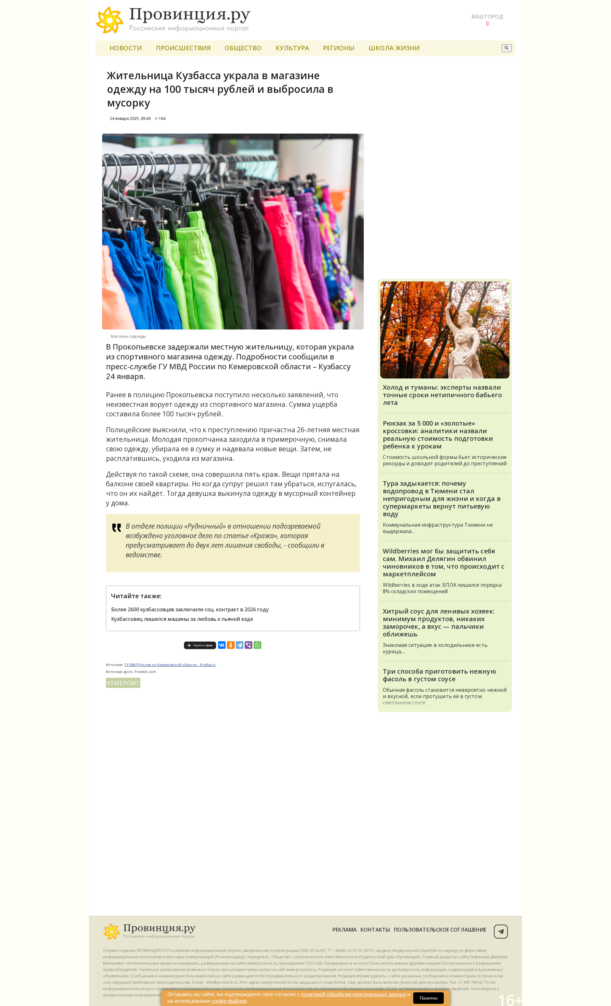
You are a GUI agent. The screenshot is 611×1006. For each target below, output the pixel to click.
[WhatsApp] (257, 645)
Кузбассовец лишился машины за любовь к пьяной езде (182, 618)
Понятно (429, 998)
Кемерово (123, 683)
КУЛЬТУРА (292, 48)
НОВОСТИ (125, 48)
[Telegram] (239, 645)
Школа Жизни (394, 48)
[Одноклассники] (231, 645)
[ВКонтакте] (222, 645)
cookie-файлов (229, 1001)
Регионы (339, 48)
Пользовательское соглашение (440, 929)
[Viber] (248, 645)
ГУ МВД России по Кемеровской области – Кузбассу (170, 664)
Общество (243, 48)
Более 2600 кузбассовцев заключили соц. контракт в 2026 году (190, 609)
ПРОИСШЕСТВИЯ (183, 48)
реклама (345, 929)
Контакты (375, 929)
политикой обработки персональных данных (353, 994)
